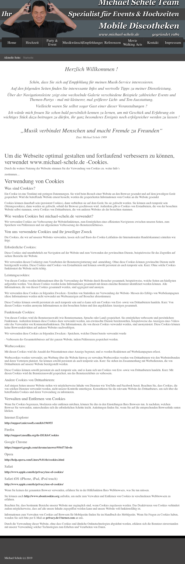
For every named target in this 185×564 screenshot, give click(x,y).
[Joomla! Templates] (92, 544)
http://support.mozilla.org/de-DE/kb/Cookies (32, 435)
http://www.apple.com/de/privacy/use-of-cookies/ (34, 472)
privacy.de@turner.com (60, 518)
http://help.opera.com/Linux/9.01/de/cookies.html (34, 460)
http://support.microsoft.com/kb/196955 (29, 423)
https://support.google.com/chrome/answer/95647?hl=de (38, 447)
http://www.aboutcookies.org (41, 496)
